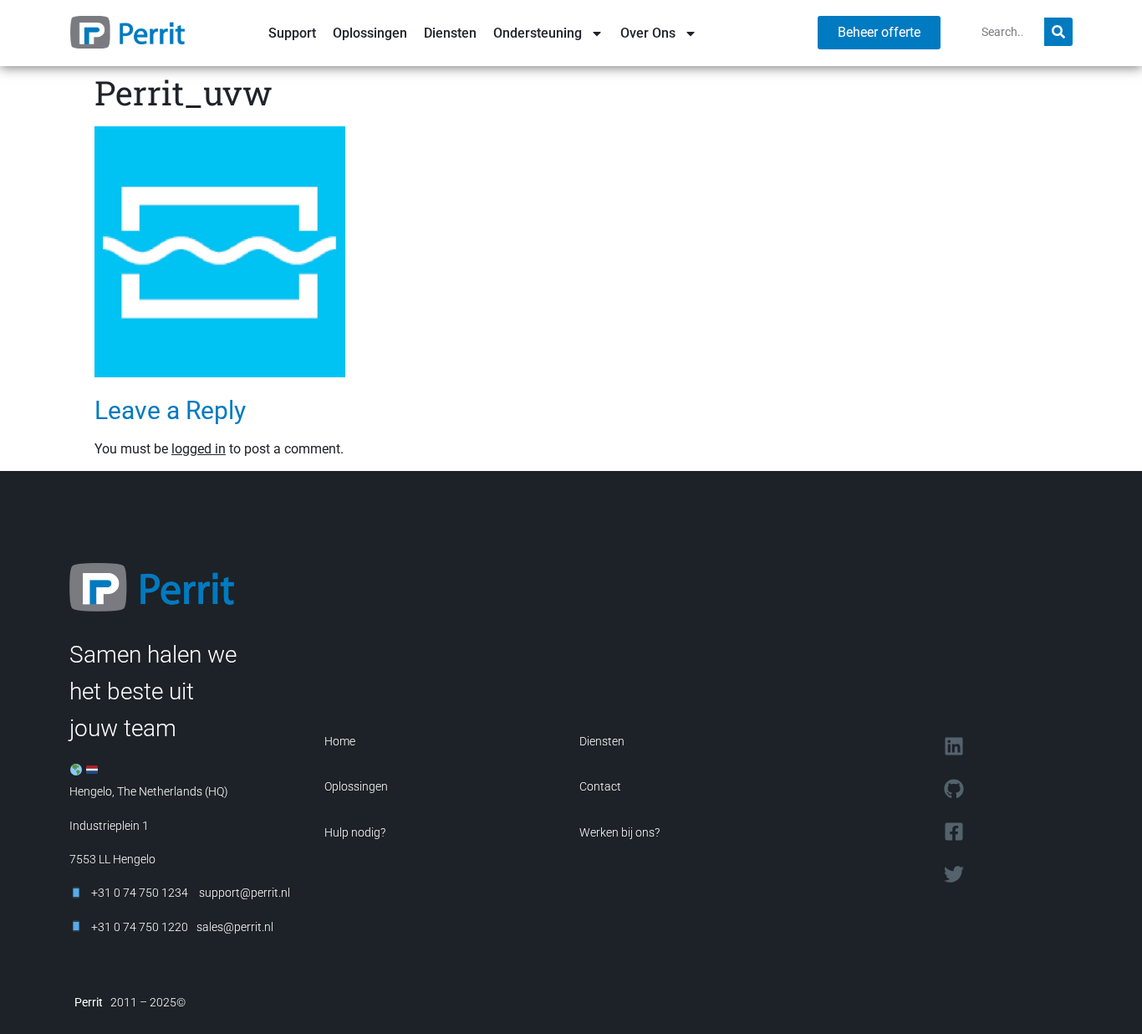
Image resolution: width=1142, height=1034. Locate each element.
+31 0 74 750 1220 (139, 927)
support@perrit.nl (243, 892)
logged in (198, 449)
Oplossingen (370, 33)
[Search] (1058, 32)
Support (292, 33)
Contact (600, 786)
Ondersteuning (537, 33)
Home (339, 741)
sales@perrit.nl (234, 927)
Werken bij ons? (619, 832)
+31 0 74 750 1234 (139, 892)
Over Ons (648, 33)
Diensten (450, 33)
